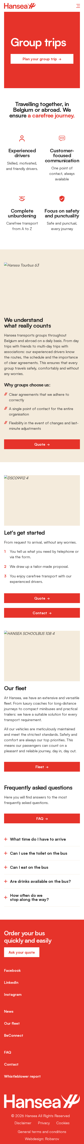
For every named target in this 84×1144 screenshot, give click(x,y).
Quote (40, 444)
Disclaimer (22, 1123)
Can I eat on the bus (29, 867)
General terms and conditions (42, 1131)
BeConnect (13, 1035)
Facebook (12, 970)
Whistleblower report (22, 1076)
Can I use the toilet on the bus (38, 853)
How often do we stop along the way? (29, 897)
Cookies (63, 1123)
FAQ (40, 818)
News (8, 1011)
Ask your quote (22, 952)
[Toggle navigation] (78, 6)
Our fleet (12, 1023)
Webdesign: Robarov (42, 1138)
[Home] (19, 6)
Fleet (40, 766)
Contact (40, 613)
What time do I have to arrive (38, 839)
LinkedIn (11, 982)
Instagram (13, 994)
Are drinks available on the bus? (40, 881)
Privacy (44, 1123)
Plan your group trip (40, 59)
